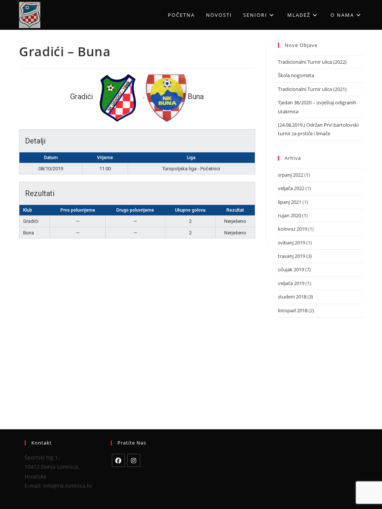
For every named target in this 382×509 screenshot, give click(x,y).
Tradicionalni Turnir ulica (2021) (312, 89)
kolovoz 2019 (292, 228)
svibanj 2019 (291, 242)
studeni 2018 (292, 296)
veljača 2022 (291, 188)
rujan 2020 (289, 215)
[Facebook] (118, 460)
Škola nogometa (296, 75)
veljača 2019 (291, 283)
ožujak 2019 (291, 269)
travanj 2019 (291, 256)
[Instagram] (133, 460)
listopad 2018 (292, 310)
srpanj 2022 (290, 174)
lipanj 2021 (289, 202)
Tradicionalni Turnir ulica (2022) (312, 62)
